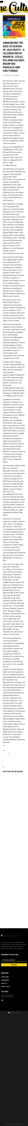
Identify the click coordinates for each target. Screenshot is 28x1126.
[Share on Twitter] (11, 750)
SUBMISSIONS (5, 980)
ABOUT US (4, 983)
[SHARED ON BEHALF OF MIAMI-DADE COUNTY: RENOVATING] (14, 789)
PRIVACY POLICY (5, 986)
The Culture (16, 75)
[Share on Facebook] (9, 750)
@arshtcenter (8, 89)
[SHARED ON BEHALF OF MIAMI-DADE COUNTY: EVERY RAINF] (14, 868)
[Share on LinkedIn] (13, 750)
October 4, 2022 (7, 75)
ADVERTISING (5, 977)
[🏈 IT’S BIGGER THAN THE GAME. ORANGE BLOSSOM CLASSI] (14, 826)
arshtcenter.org (10, 165)
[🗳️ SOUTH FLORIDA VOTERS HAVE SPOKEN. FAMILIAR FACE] (14, 907)
